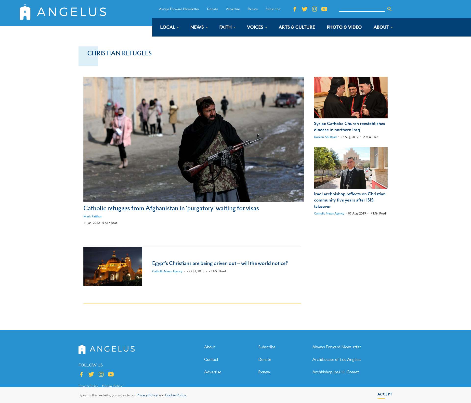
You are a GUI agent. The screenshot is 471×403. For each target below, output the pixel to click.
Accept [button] (385, 394)
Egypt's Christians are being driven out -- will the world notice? (220, 263)
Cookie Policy (112, 386)
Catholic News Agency (329, 213)
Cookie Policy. (176, 395)
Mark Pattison (92, 216)
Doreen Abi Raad (325, 137)
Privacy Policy (147, 395)
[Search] (389, 9)
